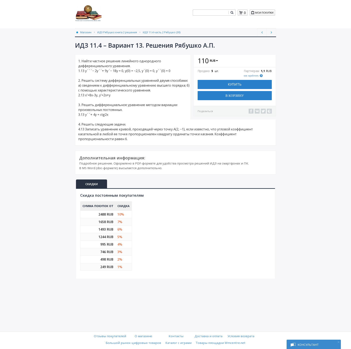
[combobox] (211, 13)
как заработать (251, 75)
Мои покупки (264, 12)
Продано (204, 71)
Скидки (91, 184)
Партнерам (251, 71)
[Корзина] (241, 13)
